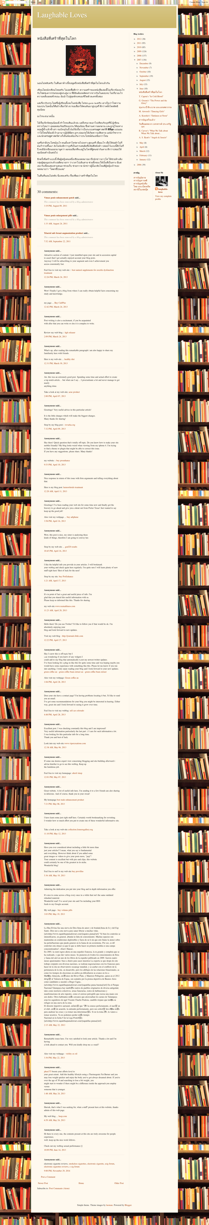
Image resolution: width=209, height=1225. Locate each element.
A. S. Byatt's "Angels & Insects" (153, 137)
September (144, 75)
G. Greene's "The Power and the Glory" (153, 102)
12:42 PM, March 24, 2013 (56, 306)
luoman (109, 1205)
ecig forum (109, 1163)
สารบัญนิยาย (140, 177)
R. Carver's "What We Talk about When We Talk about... (153, 132)
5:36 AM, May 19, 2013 (54, 875)
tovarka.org (70, 424)
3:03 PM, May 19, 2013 (54, 914)
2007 (139, 59)
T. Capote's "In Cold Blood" (151, 96)
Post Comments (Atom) (59, 1188)
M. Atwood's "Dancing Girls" (152, 111)
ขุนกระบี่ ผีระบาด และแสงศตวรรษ (155, 107)
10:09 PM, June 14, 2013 (55, 1149)
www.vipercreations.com (75, 743)
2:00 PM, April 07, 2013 (55, 396)
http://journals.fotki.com (72, 635)
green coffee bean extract (95, 671)
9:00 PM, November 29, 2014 (57, 1170)
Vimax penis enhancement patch (59, 197)
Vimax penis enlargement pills (58, 215)
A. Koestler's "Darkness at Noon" (153, 115)
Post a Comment (48, 1176)
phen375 (47, 1071)
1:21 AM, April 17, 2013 (55, 580)
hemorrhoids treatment (73, 487)
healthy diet (69, 359)
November (144, 67)
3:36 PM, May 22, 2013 (54, 1057)
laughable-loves (163, 191)
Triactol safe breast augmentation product (63, 233)
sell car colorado (77, 710)
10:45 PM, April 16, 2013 (55, 550)
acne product (74, 391)
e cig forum (75, 1166)
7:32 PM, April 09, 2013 (55, 428)
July (142, 84)
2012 (139, 38)
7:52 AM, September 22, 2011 (57, 241)
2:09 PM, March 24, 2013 (55, 336)
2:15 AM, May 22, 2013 (54, 1024)
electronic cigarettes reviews (56, 1166)
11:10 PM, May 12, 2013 (55, 833)
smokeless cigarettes (77, 1163)
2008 (139, 55)
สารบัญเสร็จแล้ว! (147, 119)
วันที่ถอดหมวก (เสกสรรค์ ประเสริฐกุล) (155, 125)
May (142, 142)
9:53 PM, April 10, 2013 (55, 464)
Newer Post (43, 1183)
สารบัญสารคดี (140, 180)
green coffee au (50, 671)
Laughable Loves (62, 14)
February (144, 155)
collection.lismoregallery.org (80, 829)
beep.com (63, 1116)
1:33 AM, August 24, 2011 (55, 223)
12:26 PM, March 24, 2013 (56, 277)
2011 (139, 43)
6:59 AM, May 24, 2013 (54, 1120)
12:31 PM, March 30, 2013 (56, 363)
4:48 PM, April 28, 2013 (55, 714)
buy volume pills (65, 910)
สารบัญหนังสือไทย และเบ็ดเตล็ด (142, 185)
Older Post (119, 1183)
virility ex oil (71, 1053)
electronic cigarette (95, 1163)
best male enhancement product (70, 799)
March (143, 151)
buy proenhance (63, 460)
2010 (139, 47)
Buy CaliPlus (60, 302)
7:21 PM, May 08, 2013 (54, 803)
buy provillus (77, 871)
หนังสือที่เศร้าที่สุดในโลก (150, 92)
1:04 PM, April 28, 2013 (55, 681)
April (142, 146)
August (143, 80)
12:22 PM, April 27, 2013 (55, 640)
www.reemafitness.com (65, 606)
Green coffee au (71, 677)
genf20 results (71, 546)
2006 (139, 164)
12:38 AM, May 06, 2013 (55, 747)
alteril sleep (77, 773)
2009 (139, 51)
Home (81, 1183)
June (142, 88)
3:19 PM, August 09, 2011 (55, 205)
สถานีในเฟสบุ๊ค (141, 189)
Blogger (128, 1205)
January (143, 159)
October (143, 71)
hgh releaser (70, 332)
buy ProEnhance (66, 576)
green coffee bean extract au (71, 671)
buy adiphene (72, 516)
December (144, 63)
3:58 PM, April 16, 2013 (55, 520)
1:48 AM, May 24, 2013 (54, 1093)
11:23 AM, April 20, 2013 (55, 610)
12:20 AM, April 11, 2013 (55, 491)
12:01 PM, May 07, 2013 (55, 777)
